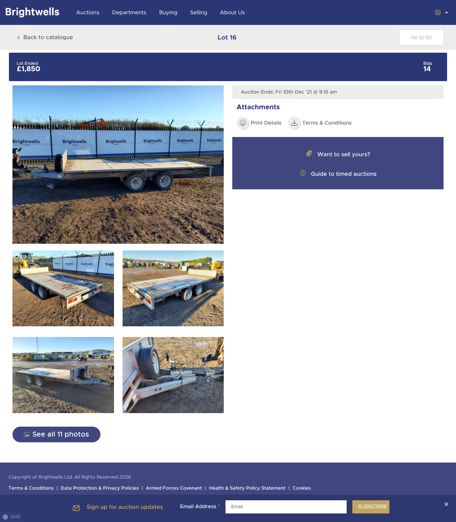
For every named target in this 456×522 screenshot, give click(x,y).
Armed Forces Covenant (174, 488)
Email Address (200, 506)
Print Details (266, 123)
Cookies (301, 488)
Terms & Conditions (327, 123)
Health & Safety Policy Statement (247, 488)
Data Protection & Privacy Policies (100, 488)
